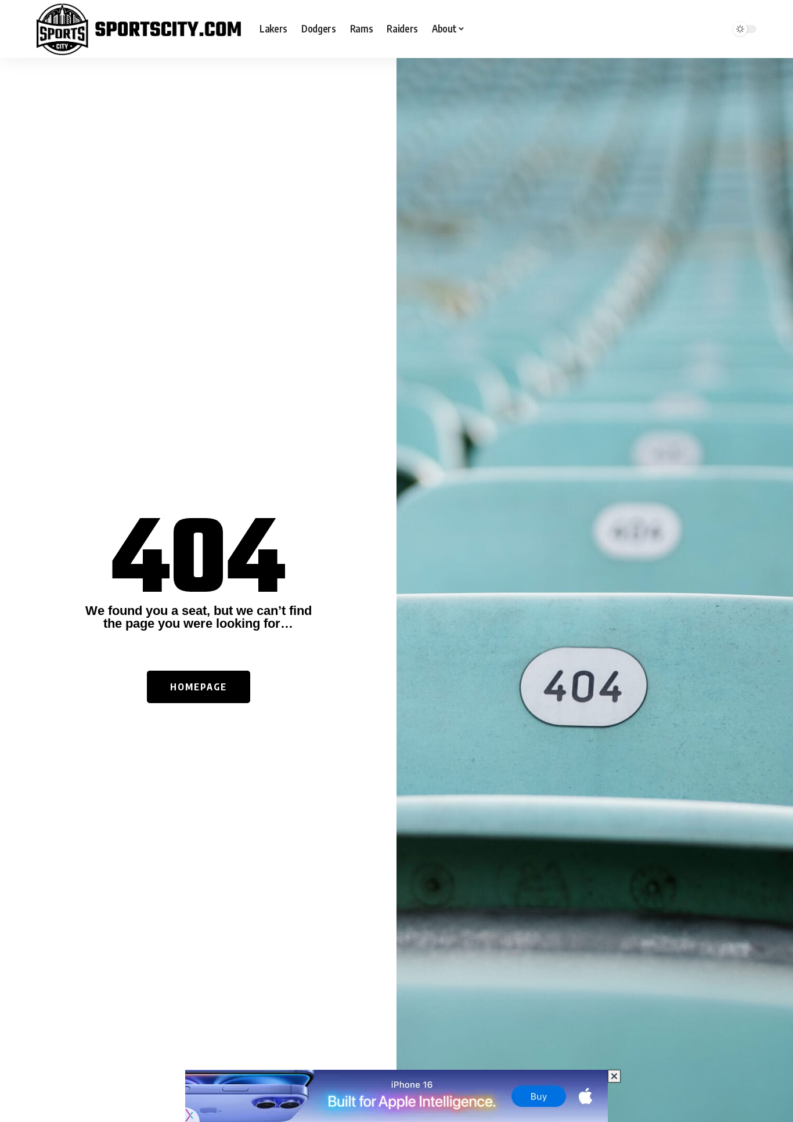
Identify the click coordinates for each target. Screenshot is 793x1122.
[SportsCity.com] (139, 29)
